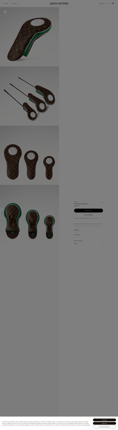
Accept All (104, 420)
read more (87, 425)
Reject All (104, 423)
